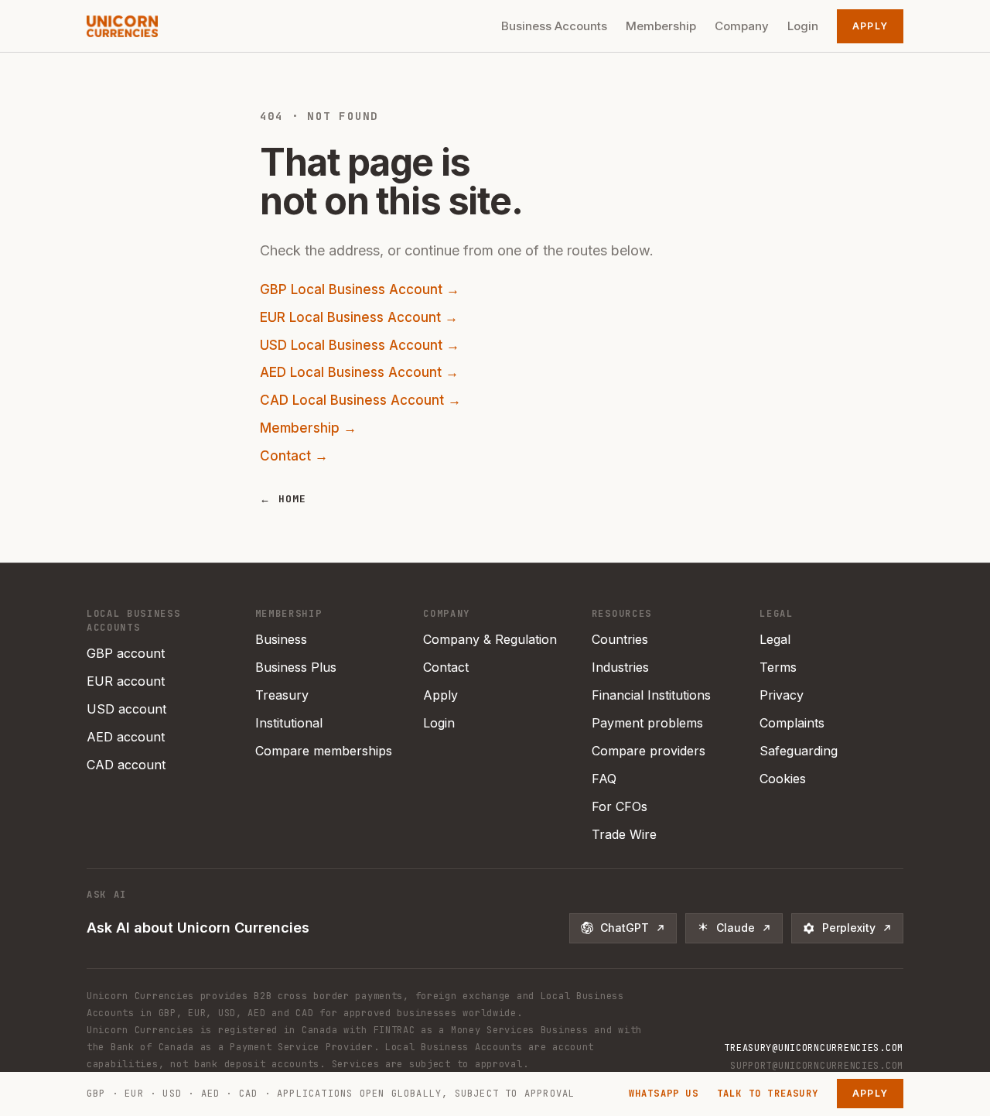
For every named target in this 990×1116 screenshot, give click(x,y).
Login (802, 26)
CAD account (126, 764)
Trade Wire (624, 834)
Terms (778, 667)
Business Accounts (554, 26)
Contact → (294, 456)
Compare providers (648, 750)
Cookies (783, 778)
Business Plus (295, 667)
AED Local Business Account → (359, 372)
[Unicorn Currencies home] (122, 26)
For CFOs (619, 806)
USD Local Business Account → (359, 345)
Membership (661, 26)
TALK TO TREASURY (767, 1093)
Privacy (782, 695)
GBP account (126, 653)
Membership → (308, 428)
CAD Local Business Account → (360, 400)
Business (281, 639)
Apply (870, 26)
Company (742, 26)
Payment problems (647, 723)
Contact (446, 667)
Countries (620, 639)
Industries (620, 667)
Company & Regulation (490, 639)
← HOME (283, 498)
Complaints (792, 723)
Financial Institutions (651, 695)
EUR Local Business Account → (359, 317)
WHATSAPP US (663, 1093)
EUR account (126, 681)
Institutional (289, 723)
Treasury (282, 695)
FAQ (604, 778)
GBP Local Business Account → (359, 289)
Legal (775, 639)
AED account (126, 737)
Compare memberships (323, 750)
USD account (126, 709)
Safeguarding (799, 750)
